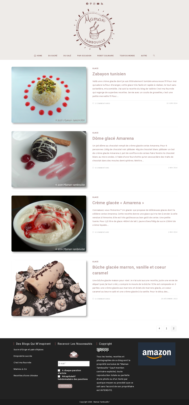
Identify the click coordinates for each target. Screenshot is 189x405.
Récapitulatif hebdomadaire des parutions (73, 378)
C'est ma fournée (22, 362)
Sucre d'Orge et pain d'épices (28, 349)
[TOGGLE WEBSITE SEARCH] (154, 56)
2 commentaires (102, 103)
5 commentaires (102, 299)
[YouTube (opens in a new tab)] (98, 4)
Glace (95, 68)
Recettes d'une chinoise (26, 375)
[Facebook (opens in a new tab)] (87, 4)
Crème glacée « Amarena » (118, 202)
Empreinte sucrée (23, 356)
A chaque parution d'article (69, 372)
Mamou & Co (20, 369)
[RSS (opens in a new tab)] (102, 4)
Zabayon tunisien (109, 73)
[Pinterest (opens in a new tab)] (90, 4)
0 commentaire (102, 168)
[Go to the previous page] (159, 328)
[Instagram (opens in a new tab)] (94, 4)
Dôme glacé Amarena (113, 138)
